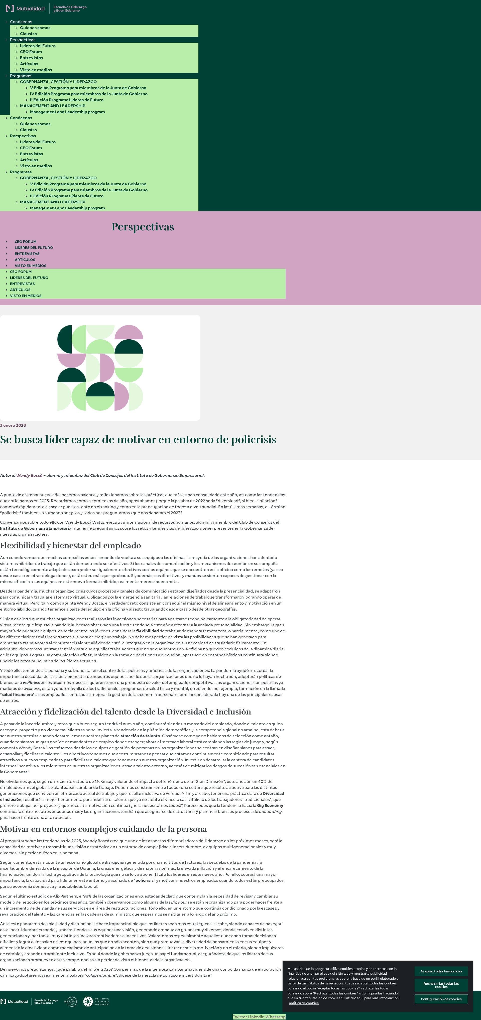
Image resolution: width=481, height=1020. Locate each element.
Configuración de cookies (441, 999)
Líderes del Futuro (38, 45)
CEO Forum (31, 51)
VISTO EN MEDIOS (30, 265)
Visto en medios (36, 69)
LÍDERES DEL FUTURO (34, 247)
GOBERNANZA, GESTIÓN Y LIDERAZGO (58, 81)
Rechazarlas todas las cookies (441, 985)
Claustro (28, 33)
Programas (20, 75)
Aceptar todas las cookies (441, 971)
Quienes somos (35, 27)
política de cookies (304, 1003)
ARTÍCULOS (25, 259)
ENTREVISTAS (27, 253)
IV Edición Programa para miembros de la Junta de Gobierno (89, 93)
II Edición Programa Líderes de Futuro (66, 99)
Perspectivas (22, 39)
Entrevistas (31, 57)
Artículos (29, 63)
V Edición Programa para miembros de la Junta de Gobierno (88, 87)
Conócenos (21, 21)
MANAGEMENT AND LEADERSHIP (52, 105)
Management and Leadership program (67, 111)
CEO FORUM (25, 241)
